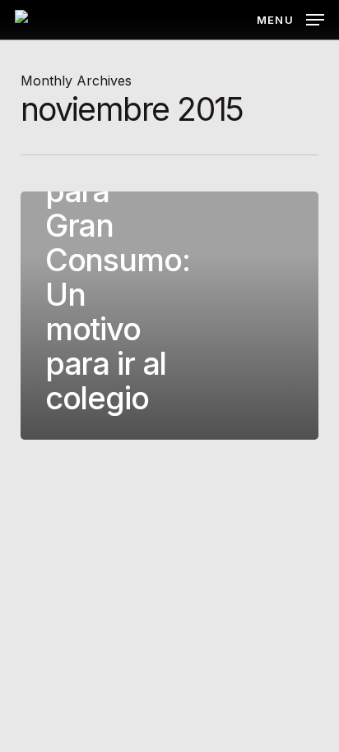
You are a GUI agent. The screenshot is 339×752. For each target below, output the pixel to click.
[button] (290, 18)
